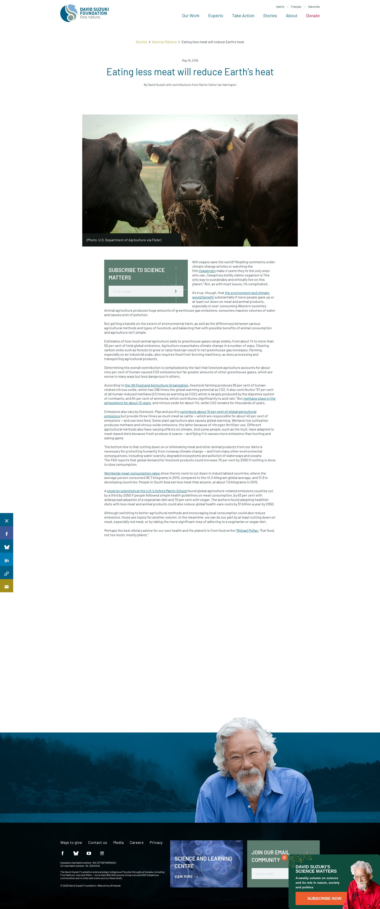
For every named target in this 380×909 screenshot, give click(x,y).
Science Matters (164, 42)
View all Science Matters (266, 566)
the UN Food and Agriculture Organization (156, 385)
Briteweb (115, 885)
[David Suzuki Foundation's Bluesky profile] (75, 853)
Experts (215, 15)
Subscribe (314, 6)
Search (280, 6)
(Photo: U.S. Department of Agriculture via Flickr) (124, 240)
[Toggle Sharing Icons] (6, 519)
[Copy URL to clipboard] (6, 572)
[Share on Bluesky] (6, 546)
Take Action (243, 15)
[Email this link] (6, 585)
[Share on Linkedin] (6, 559)
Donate (313, 15)
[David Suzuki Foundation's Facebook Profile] (62, 853)
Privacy (156, 842)
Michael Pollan (247, 530)
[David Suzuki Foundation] (84, 13)
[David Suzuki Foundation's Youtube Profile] (89, 853)
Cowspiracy (207, 271)
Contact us (97, 842)
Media (118, 842)
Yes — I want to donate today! (53, 792)
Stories (270, 15)
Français (296, 6)
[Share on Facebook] (6, 532)
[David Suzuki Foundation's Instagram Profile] (102, 853)
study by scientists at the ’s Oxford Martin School (147, 491)
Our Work (190, 15)
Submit (175, 291)
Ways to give (71, 842)
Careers (137, 842)
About (291, 15)
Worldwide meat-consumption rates (132, 473)
